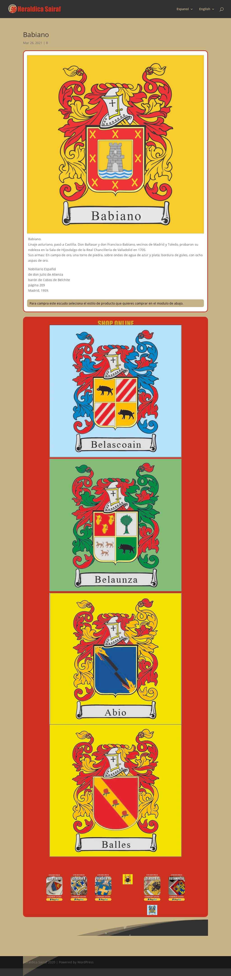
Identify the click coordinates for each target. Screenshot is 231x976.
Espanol (183, 9)
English (204, 9)
